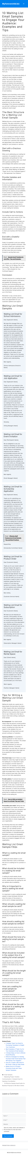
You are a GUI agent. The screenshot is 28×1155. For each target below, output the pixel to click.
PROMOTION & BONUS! (8, 1145)
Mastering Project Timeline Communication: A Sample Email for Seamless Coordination (12, 1079)
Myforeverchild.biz (10, 4)
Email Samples (8, 1074)
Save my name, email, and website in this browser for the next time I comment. (14, 1129)
